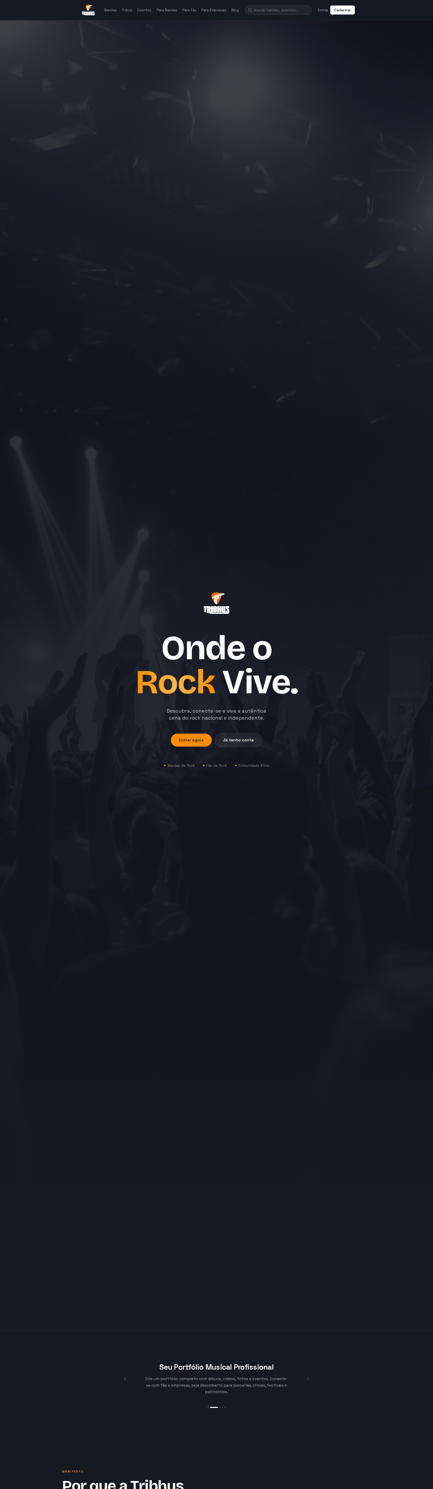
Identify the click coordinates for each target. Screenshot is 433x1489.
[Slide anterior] (124, 1378)
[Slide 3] (216, 1407)
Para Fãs (189, 10)
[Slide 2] (210, 1407)
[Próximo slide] (308, 1378)
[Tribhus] (88, 10)
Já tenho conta (238, 740)
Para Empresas (213, 10)
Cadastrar (342, 10)
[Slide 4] (222, 1407)
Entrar (323, 10)
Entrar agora (191, 740)
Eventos (144, 10)
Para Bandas (167, 10)
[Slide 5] (225, 1407)
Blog (235, 10)
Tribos (127, 10)
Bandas (110, 10)
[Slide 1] (207, 1407)
